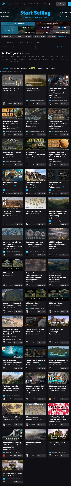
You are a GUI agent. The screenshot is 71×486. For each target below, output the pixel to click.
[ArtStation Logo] (3, 3)
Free (47, 68)
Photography (6, 36)
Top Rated (41, 68)
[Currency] (53, 4)
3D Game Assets (39, 36)
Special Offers (28, 68)
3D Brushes (27, 36)
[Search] (45, 4)
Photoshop (52, 36)
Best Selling (14, 68)
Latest (53, 68)
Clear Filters (60, 47)
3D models (17, 36)
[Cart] (49, 4)
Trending (5, 68)
